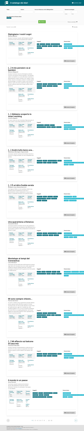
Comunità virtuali (40, 125)
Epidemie (39, 46)
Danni (58, 271)
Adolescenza (39, 196)
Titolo (8, 9)
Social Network (72, 129)
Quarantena (39, 48)
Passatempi (55, 46)
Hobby (65, 48)
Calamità (43, 271)
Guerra (53, 315)
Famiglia (74, 196)
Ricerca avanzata (72, 22)
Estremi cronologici (69, 9)
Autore (22, 9)
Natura (45, 355)
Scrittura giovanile (73, 200)
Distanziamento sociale (55, 44)
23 (51, 420)
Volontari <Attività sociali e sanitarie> (39, 396)
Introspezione (44, 46)
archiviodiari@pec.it (19, 428)
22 (49, 420)
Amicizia (44, 196)
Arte (38, 44)
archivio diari (77, 3)
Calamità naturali (67, 271)
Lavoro (45, 162)
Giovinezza (39, 235)
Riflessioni (71, 164)
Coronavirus (42, 44)
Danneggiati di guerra (52, 313)
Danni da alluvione (75, 271)
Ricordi (75, 237)
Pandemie (50, 46)
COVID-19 (48, 44)
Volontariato (50, 396)
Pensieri (71, 237)
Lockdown (70, 48)
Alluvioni (38, 271)
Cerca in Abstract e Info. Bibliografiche (44, 9)
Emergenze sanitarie (67, 44)
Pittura (60, 46)
